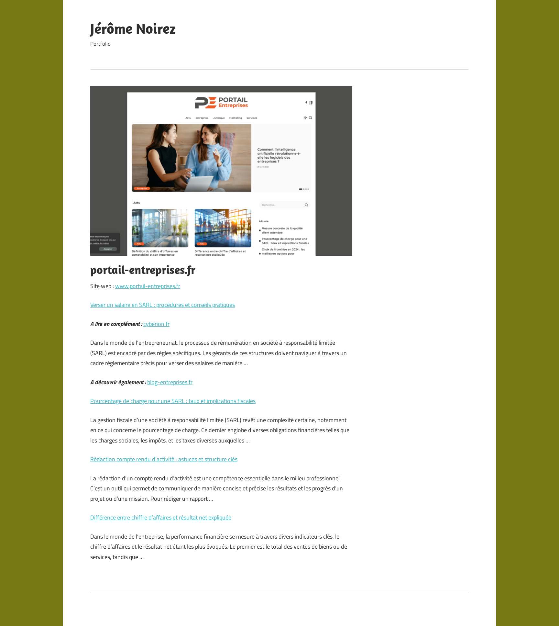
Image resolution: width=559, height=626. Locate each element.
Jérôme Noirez (133, 28)
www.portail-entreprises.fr (147, 286)
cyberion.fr (156, 323)
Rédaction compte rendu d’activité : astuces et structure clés (163, 459)
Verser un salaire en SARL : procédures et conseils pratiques (162, 304)
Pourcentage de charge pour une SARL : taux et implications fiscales (173, 401)
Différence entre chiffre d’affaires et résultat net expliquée (160, 517)
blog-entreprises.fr (169, 382)
